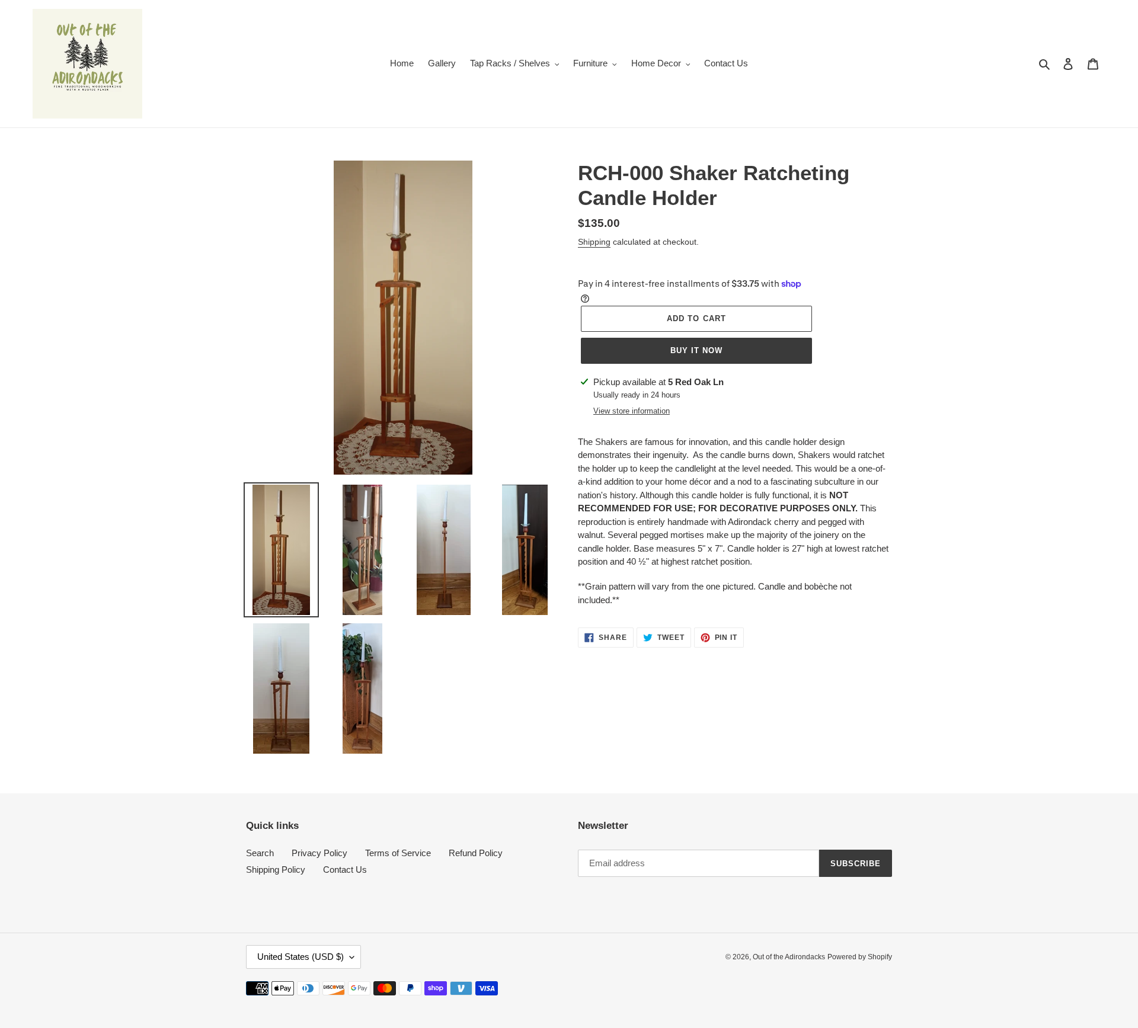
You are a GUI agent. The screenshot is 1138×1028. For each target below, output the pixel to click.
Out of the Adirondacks (789, 957)
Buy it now (696, 350)
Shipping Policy (275, 869)
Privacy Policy (319, 853)
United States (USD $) (300, 957)
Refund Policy (476, 853)
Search (260, 853)
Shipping (594, 241)
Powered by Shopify (859, 957)
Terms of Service (398, 853)
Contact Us (345, 869)
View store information (631, 410)
